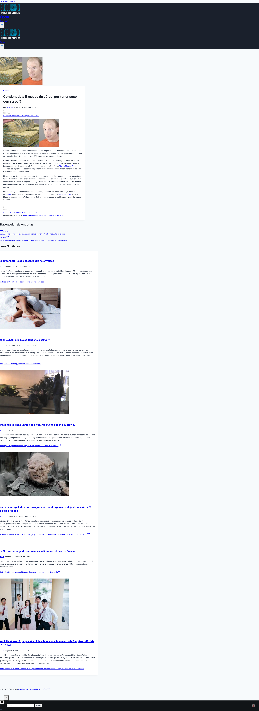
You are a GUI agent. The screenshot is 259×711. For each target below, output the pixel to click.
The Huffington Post (67, 166)
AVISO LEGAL (35, 689)
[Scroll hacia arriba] (2, 698)
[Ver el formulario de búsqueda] (2, 25)
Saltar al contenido (7, 1)
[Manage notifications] (253, 705)
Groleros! (3, 21)
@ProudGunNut (64, 194)
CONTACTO (23, 689)
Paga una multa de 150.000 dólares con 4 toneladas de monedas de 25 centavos (33, 239)
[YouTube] (7, 18)
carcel (26, 215)
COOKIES (46, 689)
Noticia (6, 91)
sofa (60, 215)
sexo (55, 215)
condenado (34, 215)
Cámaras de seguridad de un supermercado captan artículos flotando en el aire (32, 232)
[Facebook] (1, 18)
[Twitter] (4, 18)
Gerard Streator (46, 215)
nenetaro (9, 107)
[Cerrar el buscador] (2, 702)
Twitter (8, 194)
